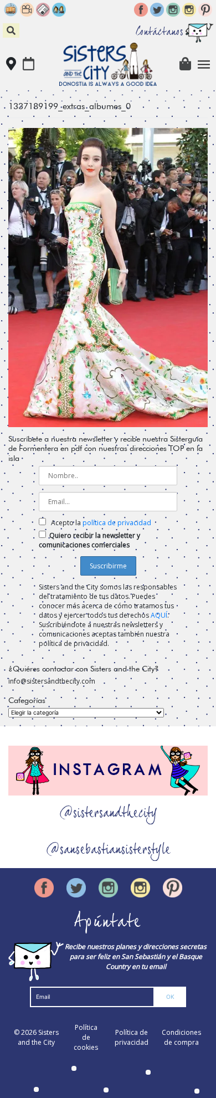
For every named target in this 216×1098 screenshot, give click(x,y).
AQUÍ (159, 615)
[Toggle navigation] (204, 64)
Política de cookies (86, 1037)
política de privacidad (117, 522)
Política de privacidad (131, 1037)
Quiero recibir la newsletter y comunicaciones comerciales (89, 540)
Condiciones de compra (181, 1037)
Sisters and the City (38, 1037)
